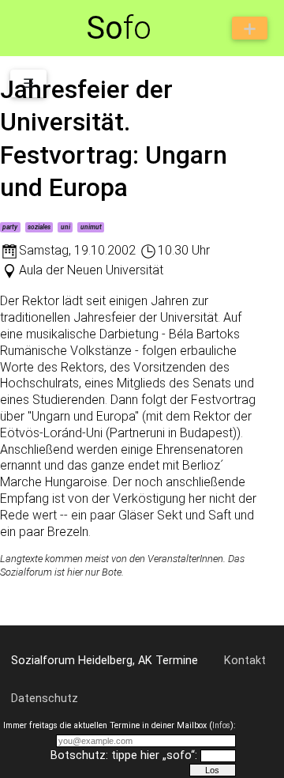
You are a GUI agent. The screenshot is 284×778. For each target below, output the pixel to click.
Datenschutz (44, 698)
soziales (39, 227)
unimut (91, 227)
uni (65, 227)
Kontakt (245, 660)
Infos (221, 725)
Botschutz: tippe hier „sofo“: (123, 755)
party (9, 227)
